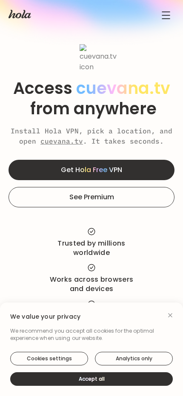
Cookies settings (49, 358)
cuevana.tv (61, 141)
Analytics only (134, 358)
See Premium (91, 197)
